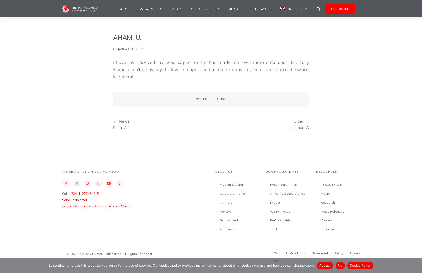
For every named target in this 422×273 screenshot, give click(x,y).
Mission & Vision (232, 184)
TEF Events (227, 229)
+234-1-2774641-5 (84, 194)
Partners (226, 202)
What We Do (151, 9)
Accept (325, 265)
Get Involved (229, 220)
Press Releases (333, 211)
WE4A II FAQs (280, 211)
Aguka (275, 229)
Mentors (226, 211)
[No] (415, 265)
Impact (177, 9)
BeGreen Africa (281, 220)
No (340, 265)
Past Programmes (283, 184)
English (219, 99)
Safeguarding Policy (328, 253)
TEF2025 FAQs (331, 184)
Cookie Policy (360, 265)
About (126, 9)
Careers (327, 220)
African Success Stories (287, 193)
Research (328, 202)
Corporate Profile (232, 193)
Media (233, 9)
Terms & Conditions (290, 253)
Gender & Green (206, 9)
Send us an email (75, 200)
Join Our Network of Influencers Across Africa (95, 206)
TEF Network (259, 9)
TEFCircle (327, 229)
